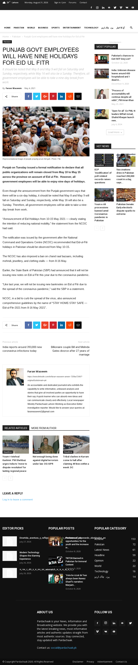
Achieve (121, 200)
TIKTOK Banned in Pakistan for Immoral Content (76, 561)
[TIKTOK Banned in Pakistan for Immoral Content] (56, 562)
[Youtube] (132, 7)
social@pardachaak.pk (64, 647)
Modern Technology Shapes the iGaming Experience (30, 555)
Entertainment (72, 27)
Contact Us (121, 661)
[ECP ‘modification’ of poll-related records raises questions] (104, 160)
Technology (91, 27)
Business (43, 27)
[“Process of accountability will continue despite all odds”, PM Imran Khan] (102, 94)
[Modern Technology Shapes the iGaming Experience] (10, 556)
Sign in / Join (60, 2)
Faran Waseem (14, 88)
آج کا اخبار (120, 27)
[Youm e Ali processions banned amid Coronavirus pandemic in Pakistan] (104, 194)
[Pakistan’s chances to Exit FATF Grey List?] (102, 59)
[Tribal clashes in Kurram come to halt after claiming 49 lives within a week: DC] (76, 444)
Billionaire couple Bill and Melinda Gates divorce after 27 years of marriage (70, 350)
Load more (113, 132)
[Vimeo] (121, 7)
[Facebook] (91, 7)
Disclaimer (78, 661)
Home (7, 27)
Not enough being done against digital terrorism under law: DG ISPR (45, 460)
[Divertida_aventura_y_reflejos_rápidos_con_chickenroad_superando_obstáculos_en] (10, 541)
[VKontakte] (127, 7)
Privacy (90, 661)
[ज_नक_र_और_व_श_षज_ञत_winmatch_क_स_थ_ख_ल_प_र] (10, 573)
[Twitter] (115, 7)
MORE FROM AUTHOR (43, 428)
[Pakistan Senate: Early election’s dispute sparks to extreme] (126, 194)
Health (37, 452)
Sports (55, 27)
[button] (131, 27)
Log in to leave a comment (18, 499)
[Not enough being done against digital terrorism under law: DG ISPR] (46, 444)
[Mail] (109, 7)
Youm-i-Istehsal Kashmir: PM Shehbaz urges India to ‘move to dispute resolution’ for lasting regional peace (15, 463)
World (31, 27)
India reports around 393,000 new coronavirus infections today (22, 348)
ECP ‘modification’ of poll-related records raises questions (103, 176)
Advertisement (104, 661)
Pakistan (19, 27)
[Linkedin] (103, 7)
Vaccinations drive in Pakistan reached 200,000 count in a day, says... (125, 176)
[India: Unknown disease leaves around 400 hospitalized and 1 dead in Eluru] (102, 74)
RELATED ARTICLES (16, 428)
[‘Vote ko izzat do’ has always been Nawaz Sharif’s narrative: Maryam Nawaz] (56, 579)
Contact (83, 2)
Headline (8, 452)
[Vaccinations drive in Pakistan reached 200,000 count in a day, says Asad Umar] (126, 160)
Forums (72, 2)
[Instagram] (97, 7)
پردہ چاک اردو (107, 27)
